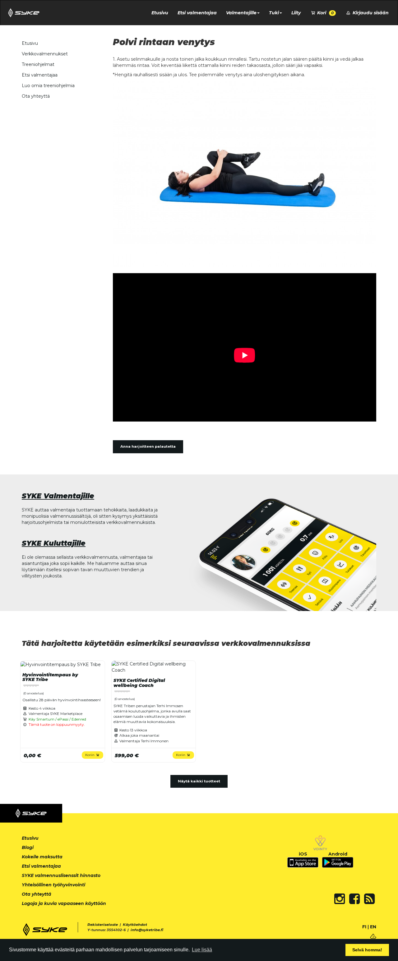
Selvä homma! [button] (367, 949)
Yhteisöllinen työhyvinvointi (53, 885)
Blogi (28, 847)
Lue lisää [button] (202, 949)
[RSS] (369, 899)
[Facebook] (354, 899)
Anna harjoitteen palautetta (148, 446)
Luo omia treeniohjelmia (48, 85)
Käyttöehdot (135, 924)
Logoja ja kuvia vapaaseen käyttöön (64, 903)
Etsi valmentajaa (197, 13)
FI (364, 927)
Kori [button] (325, 13)
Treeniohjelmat (38, 64)
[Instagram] (339, 899)
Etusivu (159, 13)
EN (373, 927)
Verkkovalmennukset (45, 54)
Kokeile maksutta (42, 857)
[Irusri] (373, 935)
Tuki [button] (274, 13)
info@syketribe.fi (147, 930)
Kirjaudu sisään (370, 13)
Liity (296, 13)
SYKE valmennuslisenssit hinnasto (61, 875)
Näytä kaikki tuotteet (199, 781)
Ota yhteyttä (36, 96)
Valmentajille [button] (241, 13)
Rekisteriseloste (102, 924)
